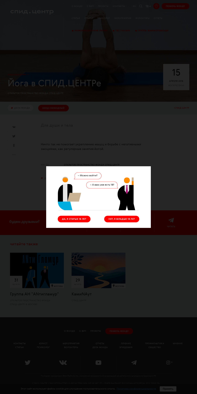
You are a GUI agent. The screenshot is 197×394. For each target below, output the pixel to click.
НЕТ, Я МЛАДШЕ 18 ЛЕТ (122, 219)
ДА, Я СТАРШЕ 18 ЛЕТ (74, 219)
